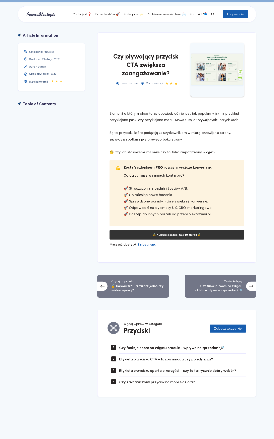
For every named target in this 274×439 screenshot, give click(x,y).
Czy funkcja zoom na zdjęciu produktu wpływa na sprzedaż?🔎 (171, 348)
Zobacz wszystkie (228, 328)
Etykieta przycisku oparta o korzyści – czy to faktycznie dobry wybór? (177, 370)
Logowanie (235, 14)
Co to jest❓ (82, 14)
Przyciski (49, 52)
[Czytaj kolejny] (220, 286)
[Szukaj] (213, 14)
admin (42, 66)
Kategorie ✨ (133, 14)
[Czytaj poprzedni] (133, 286)
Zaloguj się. (147, 244)
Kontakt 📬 (198, 14)
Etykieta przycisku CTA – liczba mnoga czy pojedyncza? (166, 359)
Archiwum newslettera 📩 (166, 14)
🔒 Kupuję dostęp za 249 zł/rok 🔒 (177, 235)
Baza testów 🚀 (107, 14)
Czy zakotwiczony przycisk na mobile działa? (157, 382)
